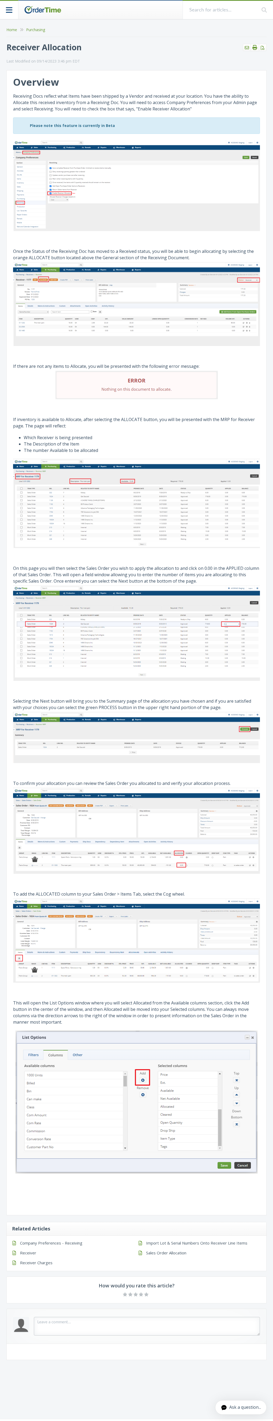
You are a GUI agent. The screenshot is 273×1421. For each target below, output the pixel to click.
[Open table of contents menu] (9, 9)
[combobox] (222, 10)
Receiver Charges (36, 1262)
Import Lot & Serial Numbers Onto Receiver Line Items (196, 1243)
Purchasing (35, 29)
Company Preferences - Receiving (51, 1243)
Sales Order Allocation (166, 1252)
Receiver (28, 1252)
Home (11, 29)
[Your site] (42, 10)
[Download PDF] (263, 47)
